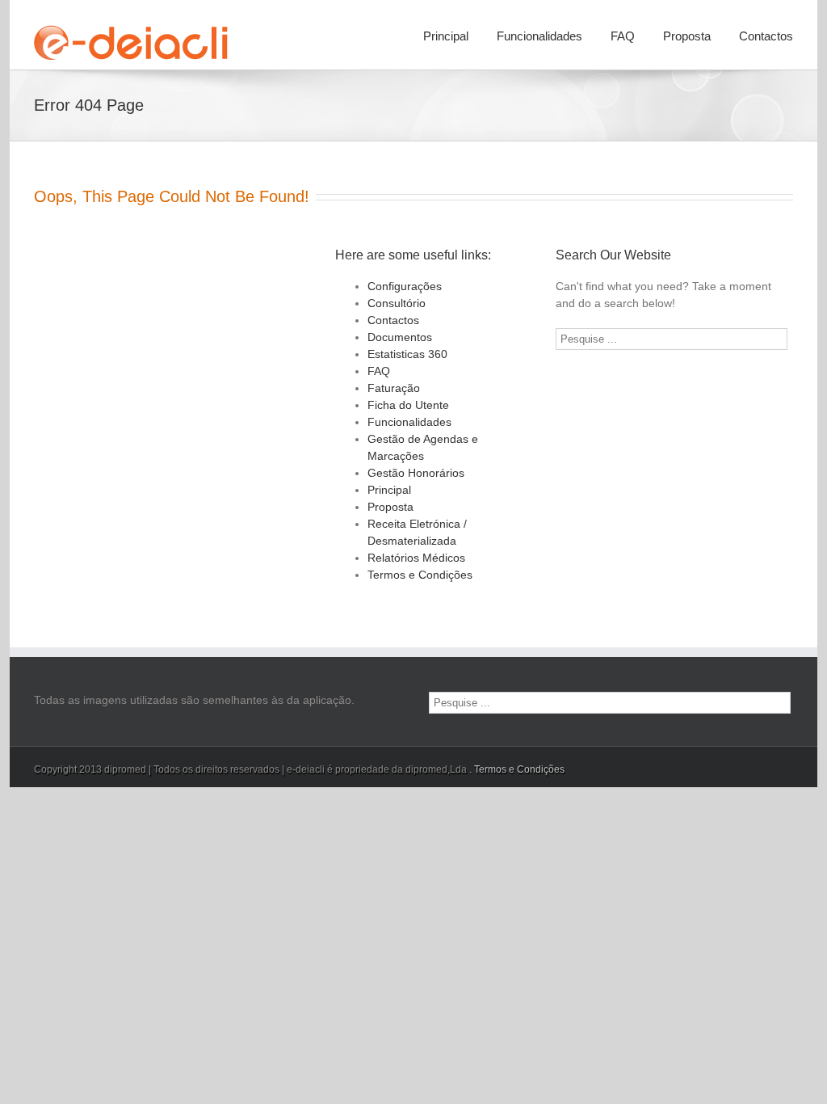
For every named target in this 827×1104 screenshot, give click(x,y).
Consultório (396, 303)
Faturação (393, 387)
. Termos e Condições (517, 769)
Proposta (687, 36)
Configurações (404, 286)
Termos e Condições (419, 574)
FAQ (623, 36)
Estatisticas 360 (407, 354)
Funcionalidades (539, 36)
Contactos (766, 36)
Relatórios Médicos (416, 557)
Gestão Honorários (415, 472)
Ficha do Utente (408, 404)
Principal (445, 36)
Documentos (399, 337)
